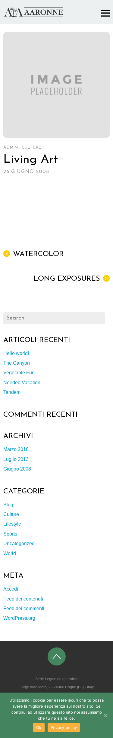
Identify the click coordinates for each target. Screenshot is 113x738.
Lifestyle (12, 523)
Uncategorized (19, 543)
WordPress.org (19, 618)
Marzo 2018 (16, 449)
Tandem (11, 392)
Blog (8, 504)
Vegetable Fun (19, 372)
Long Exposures (71, 279)
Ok (39, 727)
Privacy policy (64, 727)
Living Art (30, 160)
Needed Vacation (21, 382)
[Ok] (105, 715)
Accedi (10, 588)
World (9, 553)
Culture (31, 148)
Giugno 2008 (17, 468)
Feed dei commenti (23, 608)
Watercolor (34, 254)
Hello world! (16, 353)
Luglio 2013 (16, 459)
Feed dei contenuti (23, 598)
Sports (10, 533)
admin (10, 148)
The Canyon (16, 363)
